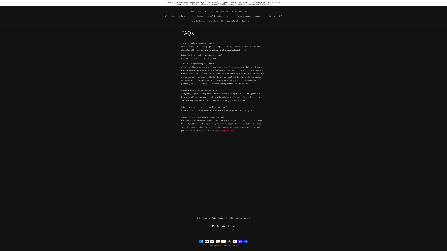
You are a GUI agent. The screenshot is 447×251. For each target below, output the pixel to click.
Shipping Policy (236, 218)
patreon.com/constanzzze (229, 67)
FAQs (214, 218)
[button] (197, 16)
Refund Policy (223, 218)
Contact (247, 218)
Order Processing (203, 218)
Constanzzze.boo (219, 245)
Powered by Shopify (231, 245)
